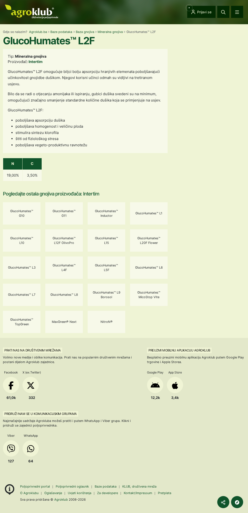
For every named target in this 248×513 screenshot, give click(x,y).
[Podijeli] (223, 502)
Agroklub (61, 499)
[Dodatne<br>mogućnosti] (237, 502)
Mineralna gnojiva (110, 32)
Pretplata (164, 493)
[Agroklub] (31, 11)
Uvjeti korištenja (79, 493)
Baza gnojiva (85, 32)
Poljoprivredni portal (35, 486)
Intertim (36, 61)
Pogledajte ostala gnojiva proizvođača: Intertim (51, 194)
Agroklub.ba (38, 32)
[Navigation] (237, 12)
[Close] (223, 12)
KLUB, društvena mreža (139, 486)
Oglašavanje (53, 493)
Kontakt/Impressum (138, 493)
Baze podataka (61, 32)
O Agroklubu (29, 493)
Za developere (107, 493)
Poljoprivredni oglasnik (73, 486)
